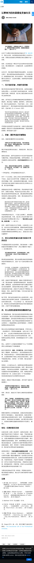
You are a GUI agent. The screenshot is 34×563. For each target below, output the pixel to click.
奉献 (21, 2)
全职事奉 (15, 544)
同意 (29, 559)
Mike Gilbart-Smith (9, 535)
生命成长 (22, 544)
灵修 (9, 544)
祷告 (4, 544)
